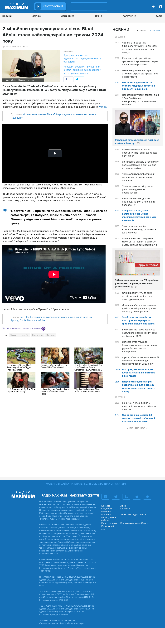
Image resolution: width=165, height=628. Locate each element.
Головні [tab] (155, 30)
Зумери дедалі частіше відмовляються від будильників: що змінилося (82, 58)
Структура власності (106, 510)
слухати (53, 6)
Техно (98, 16)
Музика (50, 335)
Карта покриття (109, 523)
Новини (7, 16)
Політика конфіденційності (134, 523)
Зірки (13, 335)
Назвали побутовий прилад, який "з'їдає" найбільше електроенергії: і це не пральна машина (82, 70)
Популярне (129, 16)
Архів (123, 505)
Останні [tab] (141, 30)
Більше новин (139, 428)
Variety (103, 106)
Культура (37, 335)
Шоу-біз (36, 16)
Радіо (159, 16)
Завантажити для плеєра (133, 514)
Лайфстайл (68, 16)
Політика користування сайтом (108, 517)
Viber (43, 329)
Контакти (125, 508)
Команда (105, 505)
